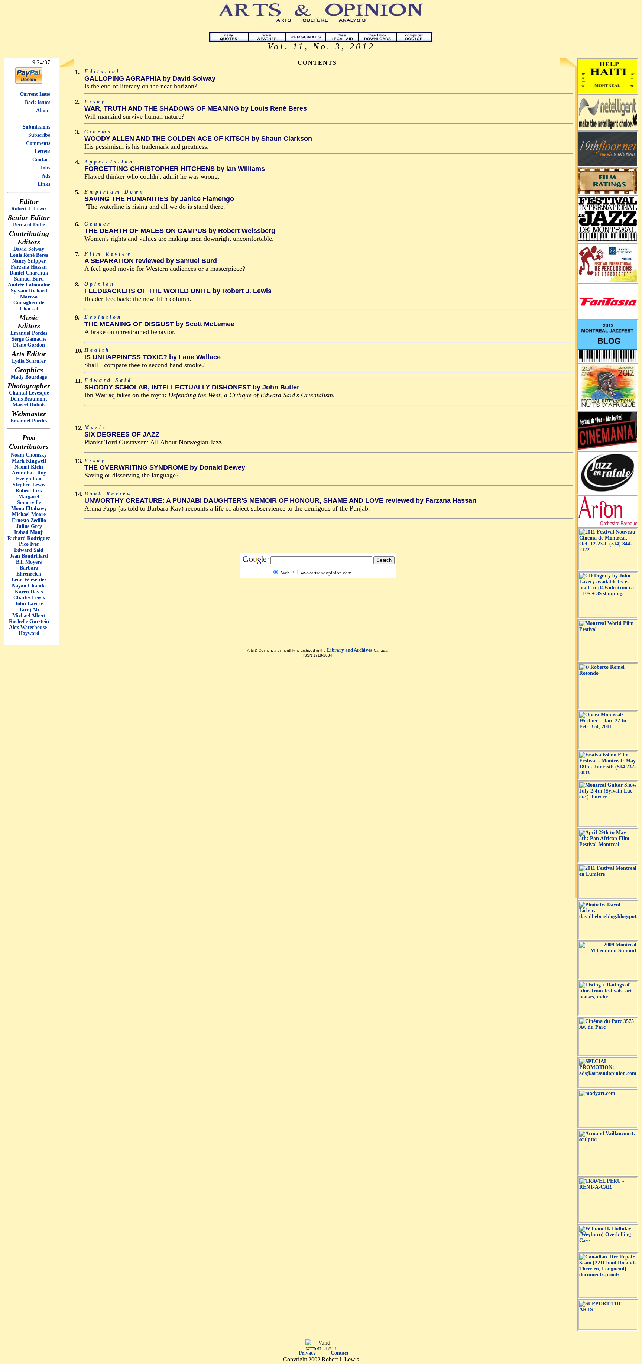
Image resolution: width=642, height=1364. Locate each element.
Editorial (102, 71)
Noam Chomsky (29, 455)
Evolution (103, 317)
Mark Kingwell (29, 461)
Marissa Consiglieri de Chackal (28, 302)
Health (97, 350)
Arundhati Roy (29, 473)
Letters (42, 151)
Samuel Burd (29, 279)
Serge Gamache (29, 339)
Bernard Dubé (29, 224)
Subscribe (39, 135)
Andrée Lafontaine (29, 285)
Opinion (99, 284)
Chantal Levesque (29, 393)
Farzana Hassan (29, 267)
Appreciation (109, 162)
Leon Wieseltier (29, 580)
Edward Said (28, 550)
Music (95, 427)
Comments (38, 143)
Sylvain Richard (29, 291)
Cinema (98, 132)
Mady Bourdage (29, 377)
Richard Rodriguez (28, 538)
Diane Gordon (29, 345)
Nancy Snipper (29, 261)
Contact (41, 159)
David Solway (28, 249)
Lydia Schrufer (29, 361)
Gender (97, 224)
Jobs (45, 168)
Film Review (108, 254)
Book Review (108, 493)
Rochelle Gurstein (29, 621)
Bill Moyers (29, 562)
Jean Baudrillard (29, 556)
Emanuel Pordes (28, 333)
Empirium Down (114, 192)
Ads (46, 176)
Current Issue (35, 94)
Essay (95, 101)
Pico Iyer (29, 544)
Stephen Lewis (29, 484)
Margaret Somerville (29, 499)
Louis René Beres (29, 255)
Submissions (36, 127)
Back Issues (37, 102)
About (43, 110)
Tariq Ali (29, 609)
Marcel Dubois (29, 405)
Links (44, 184)
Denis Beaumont (28, 399)
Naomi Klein (28, 467)
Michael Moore (29, 514)
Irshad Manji (29, 532)
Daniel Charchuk (29, 273)
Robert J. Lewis (28, 208)
